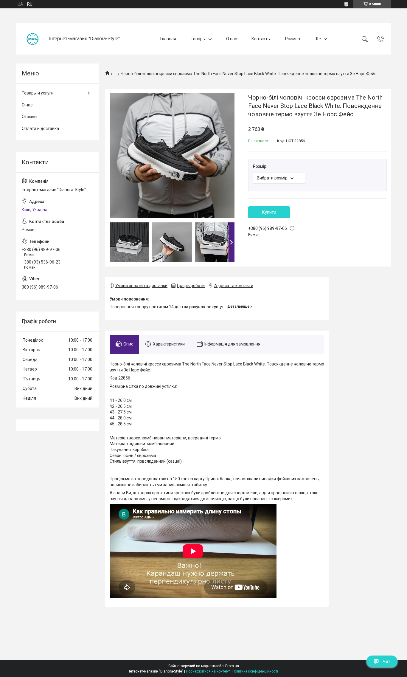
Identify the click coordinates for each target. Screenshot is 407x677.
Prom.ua (232, 666)
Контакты (261, 38)
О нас (231, 38)
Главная (168, 38)
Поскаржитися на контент (208, 671)
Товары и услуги (38, 93)
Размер (292, 38)
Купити (269, 212)
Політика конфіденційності (255, 671)
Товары (198, 38)
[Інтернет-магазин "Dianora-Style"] (33, 39)
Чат (386, 661)
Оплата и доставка (40, 128)
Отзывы (29, 116)
